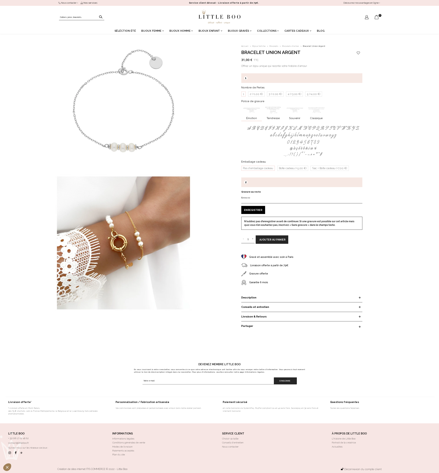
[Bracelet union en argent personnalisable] (123, 102)
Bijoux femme (151, 30)
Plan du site (118, 454)
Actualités (337, 446)
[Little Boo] (219, 16)
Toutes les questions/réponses (344, 408)
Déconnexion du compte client (363, 469)
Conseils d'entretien (233, 442)
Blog (320, 30)
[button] (7, 467)
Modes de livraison (122, 446)
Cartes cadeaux (296, 30)
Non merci (15, 455)
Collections (266, 30)
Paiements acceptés (123, 450)
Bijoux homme (180, 30)
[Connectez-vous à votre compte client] (367, 17)
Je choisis (39, 455)
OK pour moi (63, 455)
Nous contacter (230, 446)
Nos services (90, 3)
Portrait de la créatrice (344, 442)
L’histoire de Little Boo (344, 438)
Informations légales (254, 372)
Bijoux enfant (209, 30)
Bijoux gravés (238, 30)
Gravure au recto (251, 192)
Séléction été (125, 30)
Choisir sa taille (230, 438)
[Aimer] (358, 53)
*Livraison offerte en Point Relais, (24, 408)
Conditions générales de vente (128, 442)
